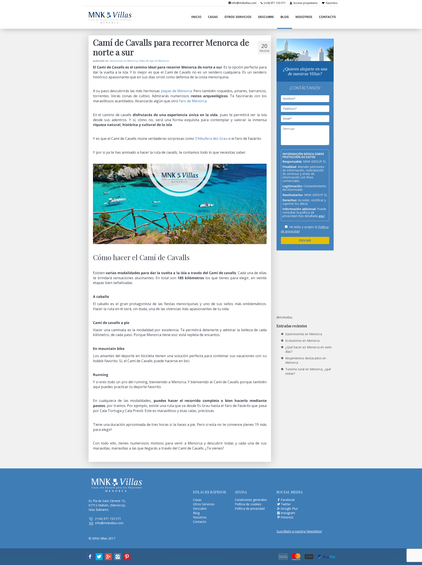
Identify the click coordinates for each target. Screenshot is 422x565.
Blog (284, 17)
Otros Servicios (237, 17)
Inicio (196, 17)
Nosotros (303, 17)
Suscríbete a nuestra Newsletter (299, 531)
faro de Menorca (193, 101)
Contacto (327, 17)
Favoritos (331, 3)
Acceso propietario (305, 3)
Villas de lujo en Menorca (154, 60)
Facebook (288, 500)
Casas (213, 17)
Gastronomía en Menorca (303, 334)
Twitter (286, 504)
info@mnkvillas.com (243, 3)
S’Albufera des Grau (211, 138)
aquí (321, 216)
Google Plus (289, 508)
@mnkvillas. (284, 317)
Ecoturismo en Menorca (302, 340)
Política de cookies (248, 504)
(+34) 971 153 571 (274, 3)
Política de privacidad (250, 508)
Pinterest (287, 517)
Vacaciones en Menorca (124, 60)
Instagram (288, 513)
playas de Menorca (176, 90)
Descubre (266, 17)
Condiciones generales (251, 500)
